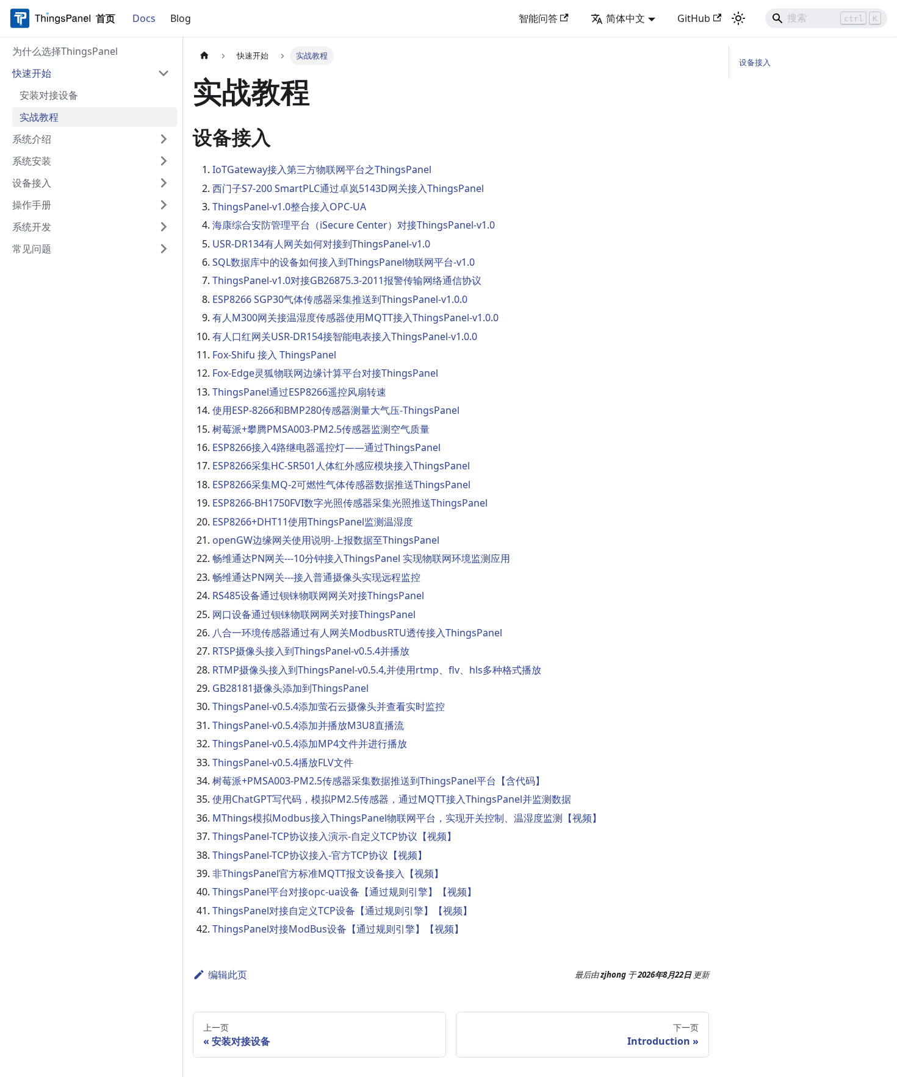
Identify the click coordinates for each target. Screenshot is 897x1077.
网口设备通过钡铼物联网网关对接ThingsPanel (314, 614)
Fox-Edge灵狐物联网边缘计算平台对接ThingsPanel (325, 373)
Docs (144, 18)
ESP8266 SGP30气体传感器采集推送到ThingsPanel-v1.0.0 (339, 299)
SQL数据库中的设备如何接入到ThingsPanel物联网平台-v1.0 (343, 262)
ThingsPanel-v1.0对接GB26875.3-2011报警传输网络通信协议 (346, 280)
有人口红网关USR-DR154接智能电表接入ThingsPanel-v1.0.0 (344, 336)
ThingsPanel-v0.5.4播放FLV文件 (282, 762)
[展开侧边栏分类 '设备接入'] (163, 183)
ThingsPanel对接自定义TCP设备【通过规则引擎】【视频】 (342, 910)
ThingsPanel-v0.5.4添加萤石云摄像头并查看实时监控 (328, 706)
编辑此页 (227, 974)
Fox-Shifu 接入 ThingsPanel (274, 354)
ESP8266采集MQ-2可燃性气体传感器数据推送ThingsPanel (341, 484)
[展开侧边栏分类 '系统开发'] (163, 226)
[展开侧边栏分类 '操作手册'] (163, 205)
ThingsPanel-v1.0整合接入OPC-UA (289, 206)
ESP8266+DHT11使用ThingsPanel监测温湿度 (312, 521)
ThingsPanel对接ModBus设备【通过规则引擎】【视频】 (338, 929)
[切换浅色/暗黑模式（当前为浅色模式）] (738, 18)
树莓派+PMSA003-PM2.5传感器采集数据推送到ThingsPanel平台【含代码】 (378, 780)
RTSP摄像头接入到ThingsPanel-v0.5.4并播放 (310, 651)
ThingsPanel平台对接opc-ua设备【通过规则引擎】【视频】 (344, 891)
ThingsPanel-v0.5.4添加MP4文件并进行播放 (309, 743)
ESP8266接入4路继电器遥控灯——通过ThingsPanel (326, 447)
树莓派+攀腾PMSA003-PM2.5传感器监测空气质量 (321, 429)
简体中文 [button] (625, 18)
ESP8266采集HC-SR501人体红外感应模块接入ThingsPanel (341, 465)
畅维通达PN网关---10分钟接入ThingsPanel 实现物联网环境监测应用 (361, 558)
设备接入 (755, 62)
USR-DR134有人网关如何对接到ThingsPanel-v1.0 (321, 244)
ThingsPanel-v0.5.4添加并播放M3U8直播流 (308, 725)
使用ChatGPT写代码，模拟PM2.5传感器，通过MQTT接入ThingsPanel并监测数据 (391, 799)
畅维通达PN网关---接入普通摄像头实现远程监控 (316, 577)
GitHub (693, 18)
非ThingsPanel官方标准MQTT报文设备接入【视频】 (328, 873)
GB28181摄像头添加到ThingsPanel (290, 688)
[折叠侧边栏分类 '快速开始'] (163, 73)
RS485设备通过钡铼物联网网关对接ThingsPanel (318, 595)
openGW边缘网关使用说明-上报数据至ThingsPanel (325, 540)
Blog (180, 18)
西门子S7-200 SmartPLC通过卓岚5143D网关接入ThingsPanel (348, 188)
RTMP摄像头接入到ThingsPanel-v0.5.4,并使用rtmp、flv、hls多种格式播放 (376, 670)
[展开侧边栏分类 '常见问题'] (163, 248)
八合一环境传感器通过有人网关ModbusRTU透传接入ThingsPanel (357, 632)
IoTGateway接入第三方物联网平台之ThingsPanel (321, 169)
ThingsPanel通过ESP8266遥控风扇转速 (299, 392)
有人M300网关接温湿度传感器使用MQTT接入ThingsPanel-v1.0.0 (355, 317)
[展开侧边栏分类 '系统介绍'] (163, 139)
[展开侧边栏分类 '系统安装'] (163, 161)
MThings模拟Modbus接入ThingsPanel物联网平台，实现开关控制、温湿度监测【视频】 (407, 818)
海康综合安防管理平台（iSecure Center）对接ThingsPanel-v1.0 (353, 225)
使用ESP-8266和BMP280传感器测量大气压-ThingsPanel (335, 410)
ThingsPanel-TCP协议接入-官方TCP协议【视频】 (319, 855)
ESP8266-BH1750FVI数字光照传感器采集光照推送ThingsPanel (350, 503)
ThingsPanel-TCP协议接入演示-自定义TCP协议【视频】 (334, 836)
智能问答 (538, 18)
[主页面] (204, 55)
